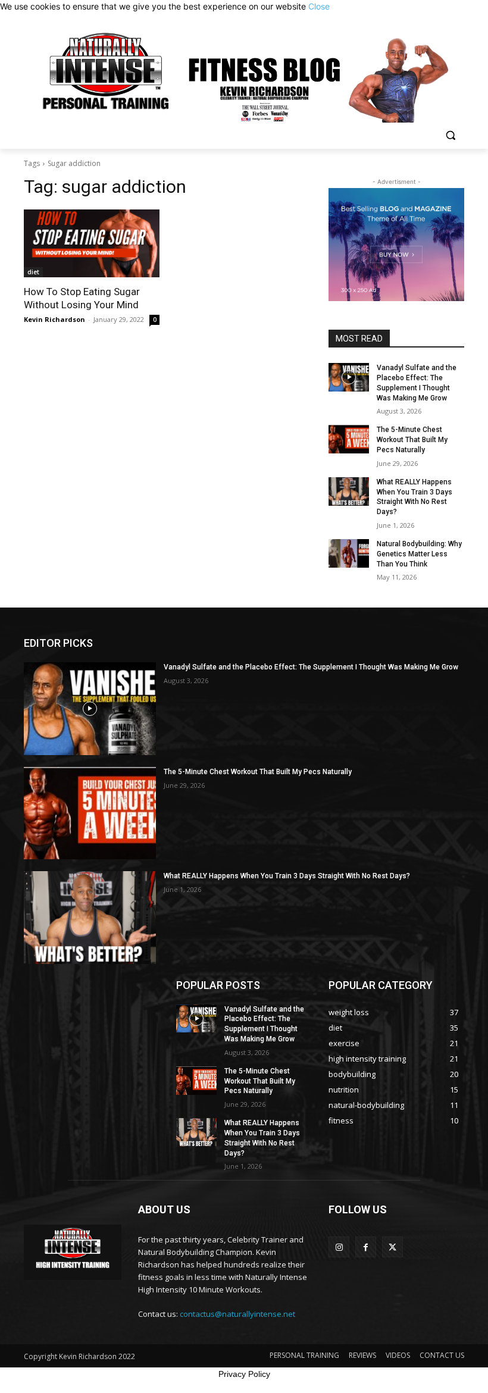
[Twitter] (392, 1247)
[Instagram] (339, 1247)
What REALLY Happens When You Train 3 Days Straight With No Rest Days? (414, 497)
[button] (450, 135)
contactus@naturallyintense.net (237, 1314)
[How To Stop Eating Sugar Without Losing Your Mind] (91, 243)
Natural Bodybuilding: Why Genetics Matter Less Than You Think (419, 554)
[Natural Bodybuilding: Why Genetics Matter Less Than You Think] (349, 553)
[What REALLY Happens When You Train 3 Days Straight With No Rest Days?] (349, 491)
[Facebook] (365, 1247)
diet (33, 272)
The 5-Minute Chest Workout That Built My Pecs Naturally (412, 439)
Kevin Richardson (54, 319)
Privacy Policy (244, 1374)
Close (319, 6)
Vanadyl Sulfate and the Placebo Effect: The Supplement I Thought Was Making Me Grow (311, 667)
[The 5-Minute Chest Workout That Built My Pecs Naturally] (349, 439)
